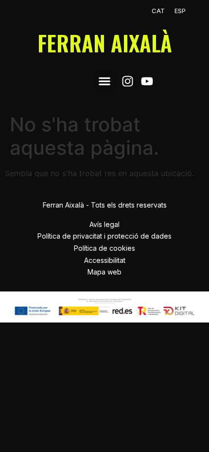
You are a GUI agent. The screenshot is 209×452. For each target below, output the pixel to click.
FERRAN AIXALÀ (104, 43)
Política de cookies (104, 248)
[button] (104, 81)
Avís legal (104, 224)
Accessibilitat (104, 260)
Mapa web (104, 272)
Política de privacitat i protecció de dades (104, 236)
